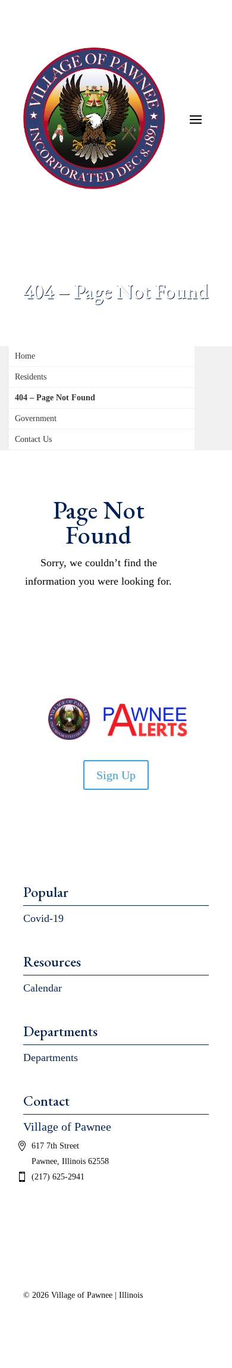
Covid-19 (43, 918)
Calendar (42, 988)
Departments (50, 1057)
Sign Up (116, 775)
